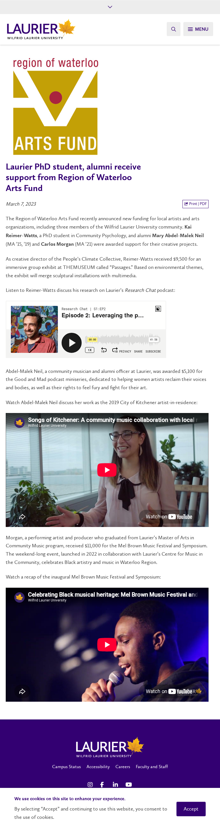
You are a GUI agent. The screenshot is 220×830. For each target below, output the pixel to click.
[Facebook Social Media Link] (103, 785)
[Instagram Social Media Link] (91, 785)
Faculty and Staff (152, 766)
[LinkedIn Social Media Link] (116, 785)
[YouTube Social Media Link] (128, 785)
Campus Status (66, 766)
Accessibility (98, 766)
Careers (122, 766)
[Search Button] (173, 29)
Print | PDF (197, 203)
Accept (191, 809)
